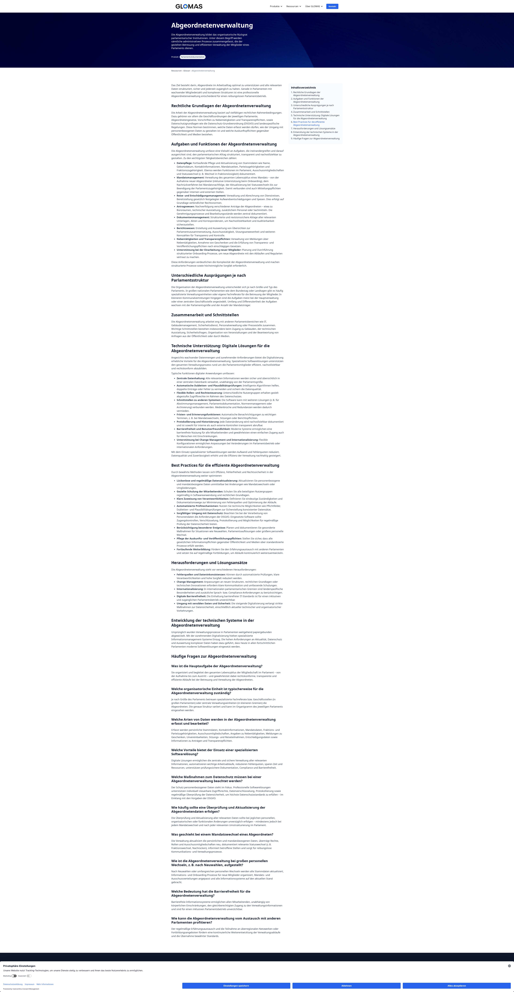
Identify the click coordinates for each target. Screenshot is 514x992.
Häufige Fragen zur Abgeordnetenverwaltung (316, 138)
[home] (189, 6)
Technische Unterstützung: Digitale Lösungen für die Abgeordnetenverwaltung (316, 117)
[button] (275, 6)
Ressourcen (176, 70)
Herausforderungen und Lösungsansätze (314, 128)
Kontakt (332, 6)
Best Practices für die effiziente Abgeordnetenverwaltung (309, 123)
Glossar (186, 70)
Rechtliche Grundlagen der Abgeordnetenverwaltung (306, 94)
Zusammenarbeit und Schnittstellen (311, 111)
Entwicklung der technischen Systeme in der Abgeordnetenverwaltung (315, 133)
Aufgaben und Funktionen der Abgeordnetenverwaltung (308, 100)
